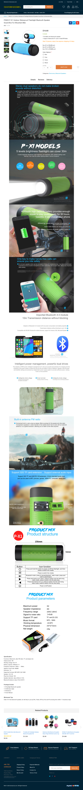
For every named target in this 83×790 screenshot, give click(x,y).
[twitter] (49, 776)
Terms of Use (33, 773)
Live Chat (61, 2)
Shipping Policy (21, 764)
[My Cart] (68, 7)
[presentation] (2, 726)
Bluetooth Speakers (61, 73)
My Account (20, 773)
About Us (32, 767)
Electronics (52, 73)
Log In (76, 6)
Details (33, 80)
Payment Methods (34, 764)
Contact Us (33, 770)
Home (5, 16)
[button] (6, 38)
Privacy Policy (20, 767)
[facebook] (52, 776)
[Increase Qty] (50, 67)
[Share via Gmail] (77, 22)
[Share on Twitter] (74, 22)
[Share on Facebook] (70, 22)
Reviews (41, 80)
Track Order (69, 2)
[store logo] (12, 7)
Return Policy (20, 770)
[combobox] (34, 7)
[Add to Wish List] (78, 67)
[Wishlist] (64, 7)
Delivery (49, 80)
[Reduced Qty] (44, 67)
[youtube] (54, 776)
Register (77, 7)
